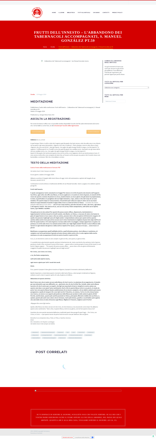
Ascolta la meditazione (93, 132)
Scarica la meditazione (37, 132)
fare (67, 332)
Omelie (32, 94)
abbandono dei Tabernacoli (48, 332)
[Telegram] (125, 2)
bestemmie (60, 332)
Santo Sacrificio (36, 338)
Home (54, 12)
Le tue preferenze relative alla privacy (82, 437)
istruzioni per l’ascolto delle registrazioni (66, 126)
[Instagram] (120, 2)
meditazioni (90, 332)
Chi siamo (96, 12)
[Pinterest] (36, 342)
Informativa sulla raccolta (68, 437)
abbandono (35, 332)
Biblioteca (71, 12)
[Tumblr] (38, 342)
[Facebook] (117, 2)
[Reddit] (43, 342)
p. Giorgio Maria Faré (46, 335)
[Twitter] (34, 342)
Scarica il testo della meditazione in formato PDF (45, 167)
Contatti (106, 12)
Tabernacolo (62, 338)
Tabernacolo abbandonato (75, 338)
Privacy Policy (117, 12)
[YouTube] (122, 2)
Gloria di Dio (81, 332)
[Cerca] (125, 13)
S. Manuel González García (76, 335)
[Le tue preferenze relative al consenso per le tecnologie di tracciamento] (153, 436)
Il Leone (61, 12)
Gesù (73, 332)
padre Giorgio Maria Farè (60, 335)
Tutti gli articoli (84, 12)
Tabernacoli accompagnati (49, 338)
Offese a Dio (35, 335)
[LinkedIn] (41, 342)
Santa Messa (88, 335)
